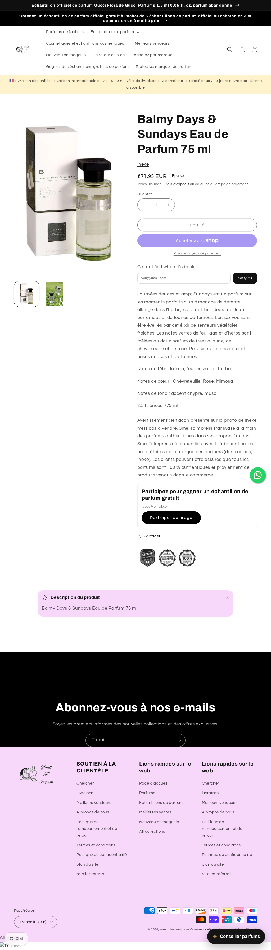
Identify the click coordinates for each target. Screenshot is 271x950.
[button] (65, 32)
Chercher (85, 783)
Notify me (245, 278)
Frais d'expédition (179, 184)
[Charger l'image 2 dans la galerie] (54, 294)
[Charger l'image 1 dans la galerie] (26, 294)
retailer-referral (90, 874)
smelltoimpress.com (174, 929)
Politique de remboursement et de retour (96, 829)
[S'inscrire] (179, 740)
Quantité (145, 194)
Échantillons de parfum (161, 803)
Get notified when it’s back (166, 267)
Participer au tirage (171, 518)
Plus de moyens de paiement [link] (197, 253)
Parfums (147, 793)
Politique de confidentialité (101, 855)
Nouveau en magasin (159, 822)
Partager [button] (152, 536)
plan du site (87, 864)
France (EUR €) (33, 922)
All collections (152, 831)
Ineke (143, 164)
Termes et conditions (95, 845)
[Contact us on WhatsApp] (258, 475)
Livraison (84, 793)
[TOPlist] (10, 946)
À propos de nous (92, 812)
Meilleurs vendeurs (93, 803)
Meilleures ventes (155, 812)
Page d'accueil (153, 783)
